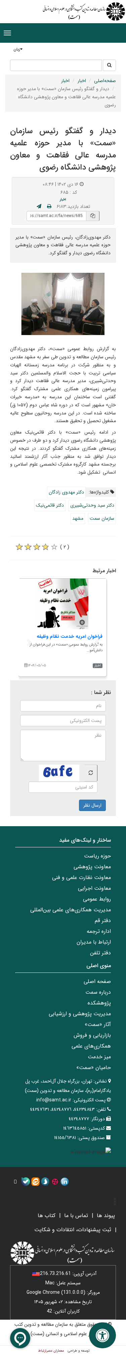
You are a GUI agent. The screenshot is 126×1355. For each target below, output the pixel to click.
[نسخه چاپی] (49, 206)
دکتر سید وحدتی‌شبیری (92, 505)
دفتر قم (103, 920)
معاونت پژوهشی (92, 867)
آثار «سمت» (98, 1024)
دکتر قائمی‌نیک (50, 505)
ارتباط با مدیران (94, 942)
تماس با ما (76, 1215)
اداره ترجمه (99, 931)
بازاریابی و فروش (92, 1035)
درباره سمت (98, 992)
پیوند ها (106, 1215)
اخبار (82, 80)
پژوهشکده (99, 1003)
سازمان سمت (102, 518)
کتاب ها (46, 1215)
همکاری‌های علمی (91, 1046)
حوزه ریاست (97, 856)
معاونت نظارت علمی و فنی (81, 877)
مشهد (77, 518)
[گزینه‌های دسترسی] (102, 1335)
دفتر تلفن (100, 953)
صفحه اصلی (97, 981)
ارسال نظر (92, 805)
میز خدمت (99, 1057)
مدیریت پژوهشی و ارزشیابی (80, 1014)
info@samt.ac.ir (53, 1100)
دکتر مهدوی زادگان (66, 492)
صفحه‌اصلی (105, 80)
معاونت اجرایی (94, 888)
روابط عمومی (97, 899)
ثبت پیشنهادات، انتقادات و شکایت (72, 1229)
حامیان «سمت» (93, 1067)
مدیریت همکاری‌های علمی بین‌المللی (70, 910)
